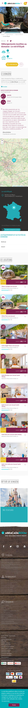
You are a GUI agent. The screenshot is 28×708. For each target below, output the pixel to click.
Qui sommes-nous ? (10, 688)
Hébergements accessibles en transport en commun (13, 619)
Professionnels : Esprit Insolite (8, 635)
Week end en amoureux (7, 614)
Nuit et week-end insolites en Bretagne (10, 560)
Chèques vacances (5, 643)
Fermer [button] (14, 705)
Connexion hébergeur (6, 653)
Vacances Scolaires (5, 650)
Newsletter (3, 637)
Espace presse (19, 688)
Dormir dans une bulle (6, 584)
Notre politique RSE (5, 644)
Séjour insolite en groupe (7, 648)
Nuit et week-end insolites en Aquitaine (10, 558)
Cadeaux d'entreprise (6, 639)
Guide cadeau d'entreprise (7, 621)
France (2, 34)
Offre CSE (3, 641)
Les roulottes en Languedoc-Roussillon (10, 610)
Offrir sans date (13, 64)
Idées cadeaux (4, 618)
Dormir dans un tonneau (7, 591)
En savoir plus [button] (6, 701)
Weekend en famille (6, 616)
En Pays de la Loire (5, 566)
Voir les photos (14, 30)
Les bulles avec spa (5, 612)
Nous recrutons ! (5, 657)
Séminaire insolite (5, 651)
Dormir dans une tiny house (7, 585)
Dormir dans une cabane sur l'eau (9, 582)
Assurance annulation (6, 655)
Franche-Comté (5, 605)
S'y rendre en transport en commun (12, 229)
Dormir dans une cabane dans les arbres (11, 580)
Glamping (3, 607)
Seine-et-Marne (19, 34)
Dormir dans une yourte (7, 589)
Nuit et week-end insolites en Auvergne (10, 562)
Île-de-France (10, 34)
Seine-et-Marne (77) (10, 196)
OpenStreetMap (20, 186)
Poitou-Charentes (5, 609)
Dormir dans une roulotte (7, 587)
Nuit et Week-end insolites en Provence (10, 564)
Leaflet (14, 186)
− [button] (2, 143)
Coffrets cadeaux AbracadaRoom (9, 623)
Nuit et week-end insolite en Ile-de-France (11, 567)
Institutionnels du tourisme (7, 646)
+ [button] (2, 141)
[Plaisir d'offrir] (25, 3)
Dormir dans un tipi (5, 592)
